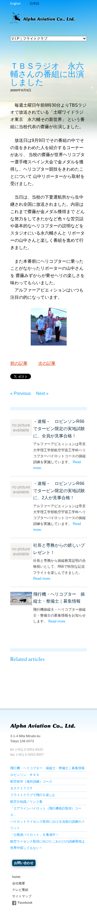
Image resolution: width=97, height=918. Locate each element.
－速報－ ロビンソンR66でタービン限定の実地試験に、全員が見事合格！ (59, 428)
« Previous (20, 393)
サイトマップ (22, 896)
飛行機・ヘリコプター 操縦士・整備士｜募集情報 (47, 768)
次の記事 (47, 363)
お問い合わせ (23, 863)
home (16, 877)
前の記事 (18, 363)
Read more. (42, 579)
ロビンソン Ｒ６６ (24, 775)
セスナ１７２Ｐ (21, 788)
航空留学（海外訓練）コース (31, 781)
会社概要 (18, 883)
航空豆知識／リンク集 (26, 802)
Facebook (25, 903)
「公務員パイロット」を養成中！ (34, 835)
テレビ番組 (20, 890)
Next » (42, 393)
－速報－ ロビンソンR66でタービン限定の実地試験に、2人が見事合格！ (59, 490)
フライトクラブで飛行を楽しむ (33, 795)
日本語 (34, 3)
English (15, 3)
